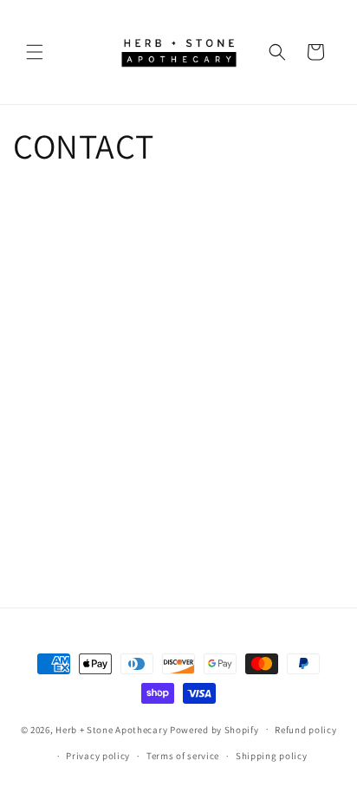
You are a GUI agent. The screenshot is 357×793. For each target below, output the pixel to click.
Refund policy (305, 730)
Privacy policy (98, 756)
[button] (35, 52)
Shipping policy (272, 756)
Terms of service (182, 756)
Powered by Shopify (214, 729)
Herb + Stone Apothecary (111, 729)
